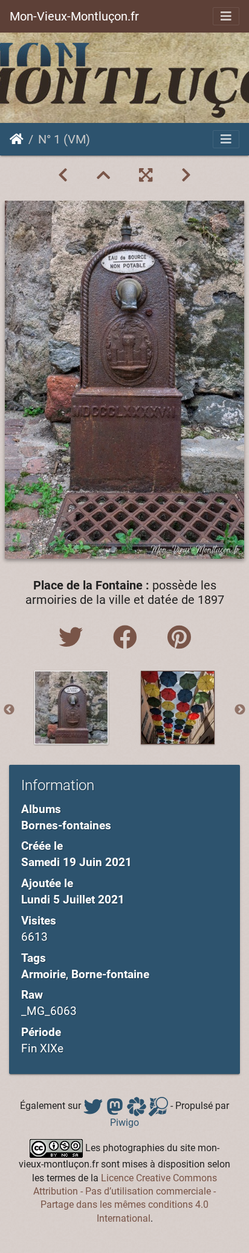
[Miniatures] (103, 175)
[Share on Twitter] (74, 638)
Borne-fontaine (110, 974)
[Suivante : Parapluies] (186, 175)
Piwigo (124, 1122)
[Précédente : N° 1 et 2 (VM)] (63, 175)
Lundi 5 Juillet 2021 (72, 899)
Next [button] (240, 710)
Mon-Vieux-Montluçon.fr (74, 16)
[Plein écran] (145, 175)
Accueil (17, 139)
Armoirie (43, 974)
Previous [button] (9, 710)
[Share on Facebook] (128, 638)
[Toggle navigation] (226, 16)
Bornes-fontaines (66, 825)
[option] (71, 707)
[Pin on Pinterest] (179, 638)
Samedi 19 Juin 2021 (76, 862)
